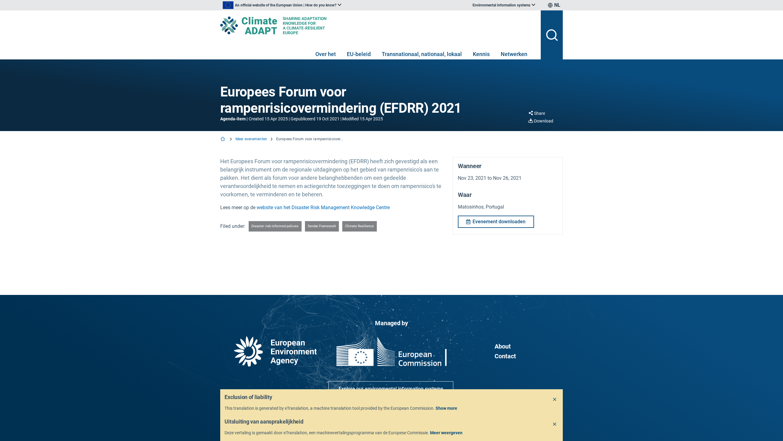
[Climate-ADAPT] (378, 25)
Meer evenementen (251, 139)
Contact (505, 356)
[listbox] (282, 5)
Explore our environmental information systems (391, 389)
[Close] (554, 399)
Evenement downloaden (499, 221)
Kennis (481, 54)
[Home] (223, 139)
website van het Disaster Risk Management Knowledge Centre (323, 207)
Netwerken (514, 54)
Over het (325, 54)
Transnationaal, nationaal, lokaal (422, 54)
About (503, 346)
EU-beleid (359, 54)
